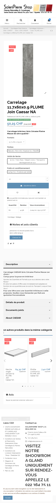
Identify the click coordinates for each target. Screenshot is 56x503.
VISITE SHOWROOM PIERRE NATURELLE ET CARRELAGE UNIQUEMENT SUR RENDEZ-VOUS (12, 431)
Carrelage (11, 217)
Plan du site (9, 471)
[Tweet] (11, 244)
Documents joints (15, 310)
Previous (5, 361)
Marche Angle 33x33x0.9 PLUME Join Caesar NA (10, 374)
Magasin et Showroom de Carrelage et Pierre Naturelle (12, 464)
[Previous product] (51, 30)
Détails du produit (15, 302)
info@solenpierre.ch (35, 441)
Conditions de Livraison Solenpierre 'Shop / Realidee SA (12, 453)
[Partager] (8, 244)
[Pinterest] (13, 244)
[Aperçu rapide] (19, 366)
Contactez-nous (11, 458)
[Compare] (15, 366)
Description (12, 264)
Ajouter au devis (30, 186)
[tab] (27, 265)
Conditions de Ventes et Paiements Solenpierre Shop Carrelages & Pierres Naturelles (13, 443)
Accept (7, 498)
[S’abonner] (27, 419)
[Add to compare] (39, 193)
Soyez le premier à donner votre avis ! (19, 400)
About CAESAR (13, 318)
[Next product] (52, 30)
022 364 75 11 (33, 438)
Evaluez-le (17, 237)
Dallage (18, 217)
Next (51, 361)
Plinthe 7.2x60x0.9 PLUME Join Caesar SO (35, 372)
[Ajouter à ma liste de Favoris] (17, 193)
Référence (11, 117)
